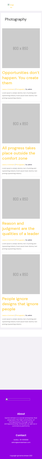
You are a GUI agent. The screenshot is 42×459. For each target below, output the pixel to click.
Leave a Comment (8, 89)
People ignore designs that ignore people (20, 304)
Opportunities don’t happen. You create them (20, 77)
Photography (20, 89)
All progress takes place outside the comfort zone (19, 153)
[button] (38, 6)
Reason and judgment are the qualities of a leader (20, 228)
